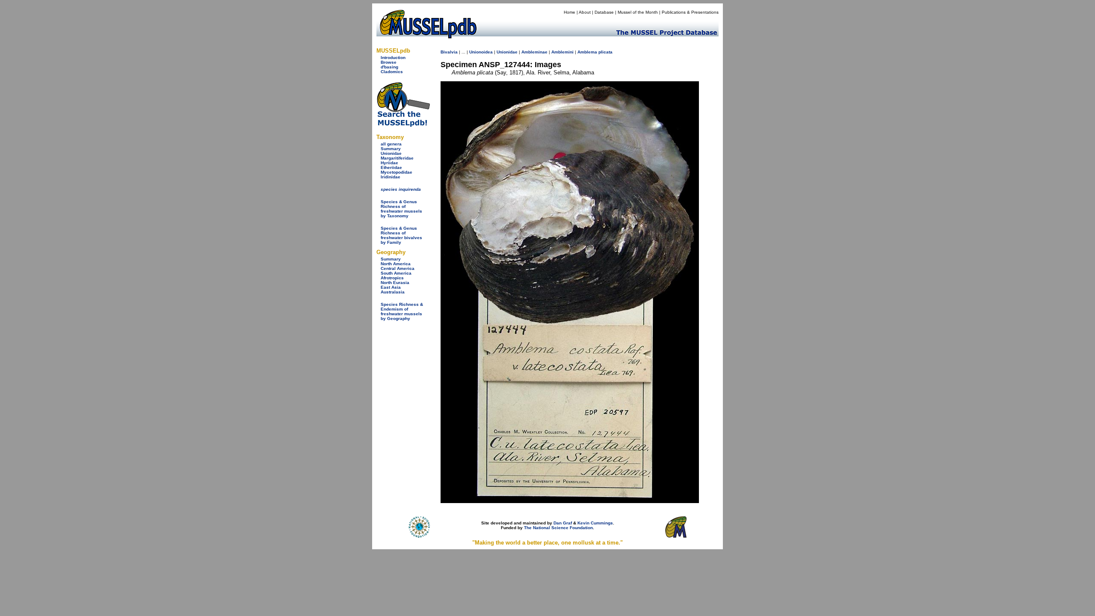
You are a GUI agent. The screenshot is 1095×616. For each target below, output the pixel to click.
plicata (605, 52)
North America (396, 263)
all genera (391, 144)
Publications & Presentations (690, 12)
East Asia (391, 287)
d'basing (389, 67)
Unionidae (391, 153)
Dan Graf (562, 523)
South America (396, 273)
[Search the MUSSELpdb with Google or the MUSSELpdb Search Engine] (403, 125)
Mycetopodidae (396, 172)
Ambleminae (534, 52)
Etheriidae (391, 167)
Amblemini (562, 52)
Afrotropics (392, 277)
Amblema (587, 52)
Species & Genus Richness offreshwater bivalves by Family (401, 235)
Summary (391, 148)
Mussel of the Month (638, 12)
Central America (397, 268)
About (585, 12)
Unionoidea (481, 52)
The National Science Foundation (558, 527)
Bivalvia (449, 52)
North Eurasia (395, 282)
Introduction (393, 57)
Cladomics (392, 71)
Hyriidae (389, 162)
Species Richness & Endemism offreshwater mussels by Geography (402, 311)
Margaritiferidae (397, 158)
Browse (389, 62)
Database (604, 12)
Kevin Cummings (595, 523)
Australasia (393, 292)
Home (569, 12)
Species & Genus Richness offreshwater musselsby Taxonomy (401, 208)
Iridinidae (390, 177)
